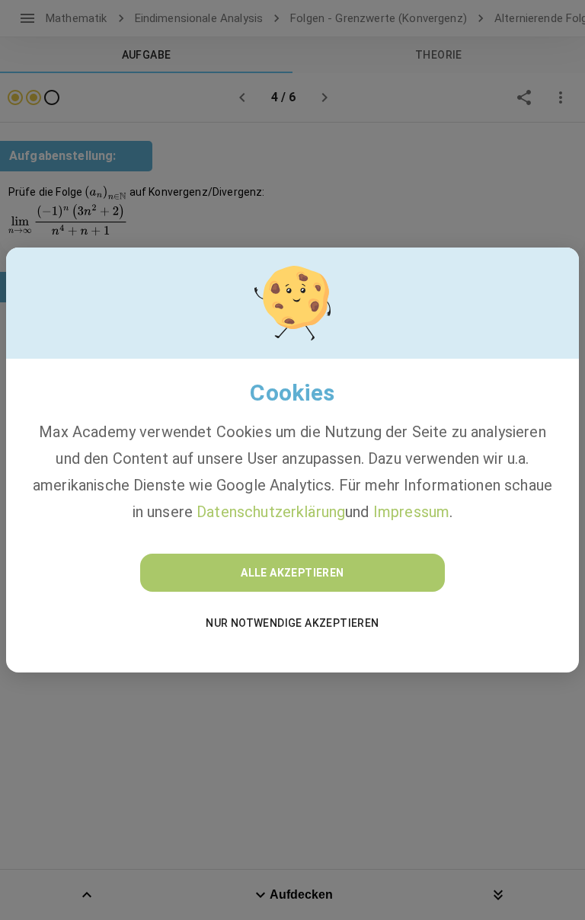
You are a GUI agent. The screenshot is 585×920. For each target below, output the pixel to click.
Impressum (411, 512)
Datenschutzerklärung (271, 512)
